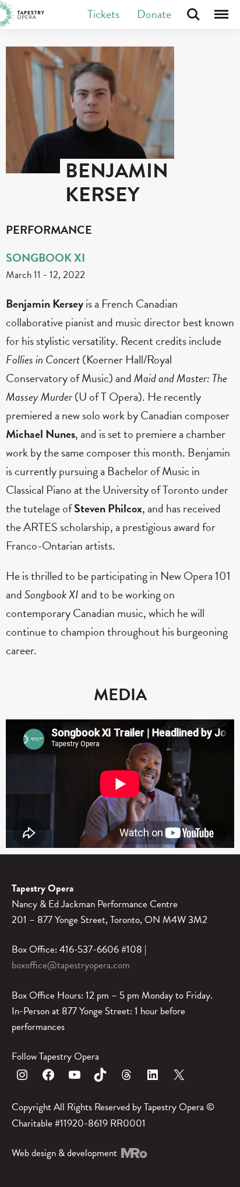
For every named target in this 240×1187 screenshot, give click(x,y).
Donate (154, 14)
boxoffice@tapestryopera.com (71, 965)
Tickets (103, 14)
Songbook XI (45, 257)
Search (193, 14)
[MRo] (133, 1153)
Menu (221, 14)
